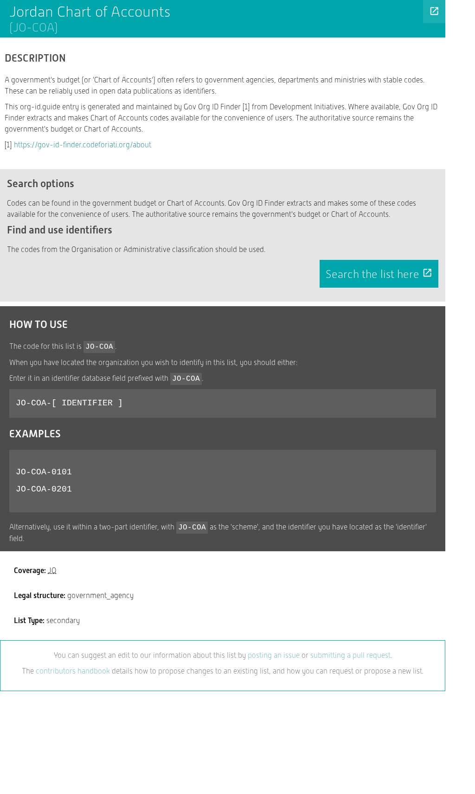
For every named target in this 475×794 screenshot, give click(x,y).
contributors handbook (73, 671)
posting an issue (274, 655)
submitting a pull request (350, 655)
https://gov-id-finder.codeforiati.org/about (82, 144)
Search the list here (379, 274)
